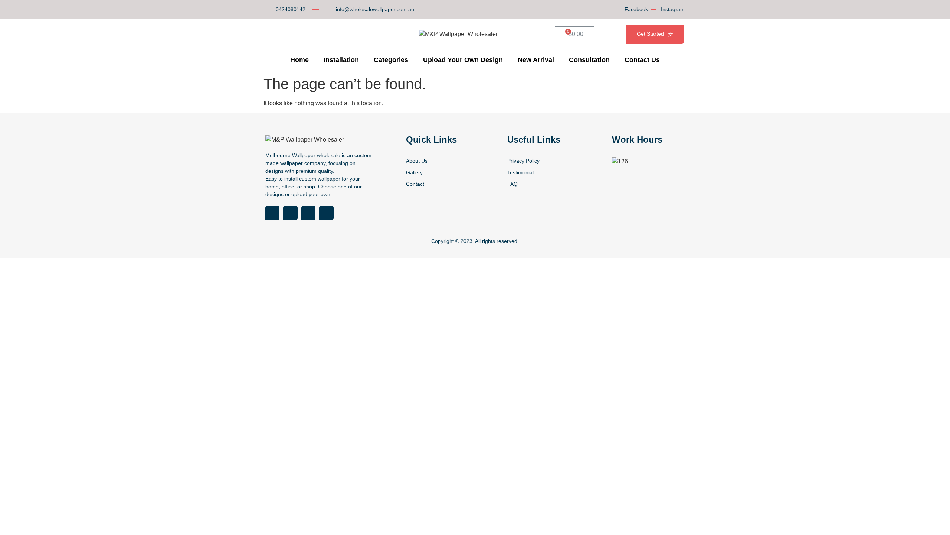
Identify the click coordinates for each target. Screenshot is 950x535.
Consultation (589, 60)
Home (299, 60)
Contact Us (642, 60)
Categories (391, 60)
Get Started (650, 34)
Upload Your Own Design (463, 60)
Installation (341, 60)
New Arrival (536, 60)
